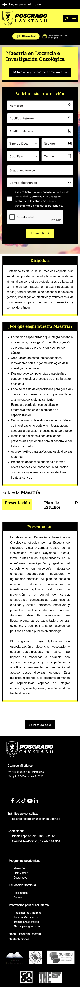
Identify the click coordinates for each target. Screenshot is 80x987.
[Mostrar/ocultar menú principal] (74, 18)
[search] (66, 18)
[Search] (66, 18)
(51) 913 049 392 (31, 836)
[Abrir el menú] (75, 4)
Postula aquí (41, 725)
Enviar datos (40, 233)
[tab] (17, 505)
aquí (51, 201)
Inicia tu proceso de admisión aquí (41, 72)
